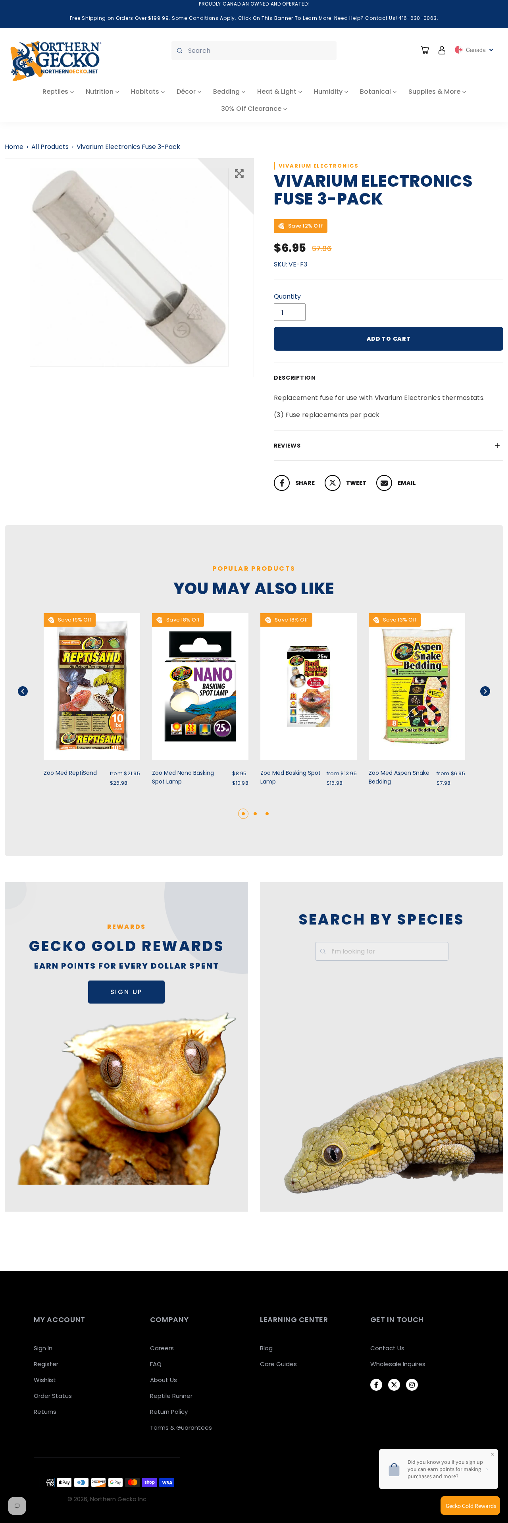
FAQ (156, 1364)
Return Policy (169, 1411)
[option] (129, 267)
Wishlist (45, 1380)
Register (46, 1364)
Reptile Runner (171, 1396)
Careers (162, 1348)
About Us (163, 1380)
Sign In (43, 1348)
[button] (33, 691)
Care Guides (278, 1364)
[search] (254, 50)
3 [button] (267, 814)
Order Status (53, 1396)
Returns (45, 1411)
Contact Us (387, 1348)
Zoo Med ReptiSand (70, 773)
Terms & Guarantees (181, 1427)
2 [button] (255, 814)
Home (14, 146)
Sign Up (126, 991)
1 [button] (243, 814)
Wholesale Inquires (397, 1364)
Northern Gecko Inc (118, 1499)
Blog (266, 1348)
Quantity (287, 296)
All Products (50, 146)
